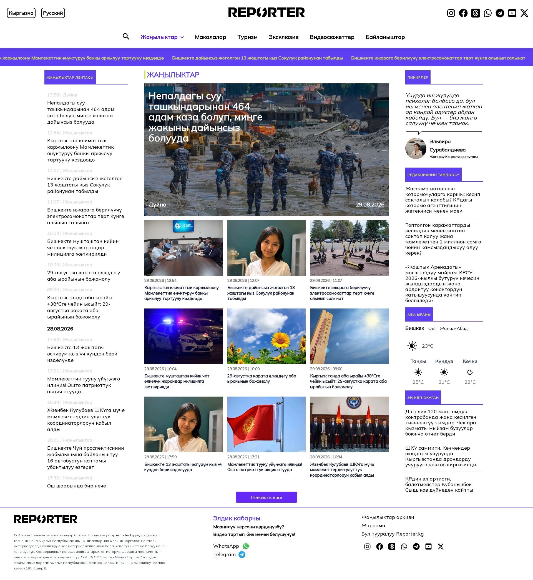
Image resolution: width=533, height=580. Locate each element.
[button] (126, 37)
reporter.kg (125, 562)
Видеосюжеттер (332, 36)
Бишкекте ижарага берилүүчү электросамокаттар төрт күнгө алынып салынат (384, 58)
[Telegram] (500, 13)
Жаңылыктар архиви (387, 544)
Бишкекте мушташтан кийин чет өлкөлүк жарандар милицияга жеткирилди (83, 247)
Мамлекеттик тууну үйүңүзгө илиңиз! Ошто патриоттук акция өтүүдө (83, 385)
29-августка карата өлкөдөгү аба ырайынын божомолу (83, 275)
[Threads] (475, 13)
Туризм (247, 36)
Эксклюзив (284, 36)
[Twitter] (524, 13)
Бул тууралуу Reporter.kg (392, 561)
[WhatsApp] (487, 13)
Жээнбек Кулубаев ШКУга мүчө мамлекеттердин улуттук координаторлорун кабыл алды (86, 419)
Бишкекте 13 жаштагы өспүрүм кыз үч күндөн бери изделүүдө (82, 353)
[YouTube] (512, 13)
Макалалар (210, 36)
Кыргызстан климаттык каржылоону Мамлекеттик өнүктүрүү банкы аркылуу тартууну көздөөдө (80, 150)
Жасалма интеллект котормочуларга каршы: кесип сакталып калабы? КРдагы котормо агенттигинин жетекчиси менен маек (442, 233)
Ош (432, 361)
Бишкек (414, 361)
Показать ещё (266, 497)
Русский (53, 13)
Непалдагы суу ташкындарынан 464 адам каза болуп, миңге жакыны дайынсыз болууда (80, 112)
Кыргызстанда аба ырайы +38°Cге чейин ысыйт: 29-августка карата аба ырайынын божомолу (79, 307)
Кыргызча (21, 13)
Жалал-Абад (454, 361)
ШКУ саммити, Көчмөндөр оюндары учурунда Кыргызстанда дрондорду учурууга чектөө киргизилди (440, 489)
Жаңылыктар (159, 36)
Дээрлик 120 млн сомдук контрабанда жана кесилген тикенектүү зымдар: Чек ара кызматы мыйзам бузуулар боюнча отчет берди (440, 456)
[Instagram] (451, 13)
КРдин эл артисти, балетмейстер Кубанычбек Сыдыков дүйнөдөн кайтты (439, 517)
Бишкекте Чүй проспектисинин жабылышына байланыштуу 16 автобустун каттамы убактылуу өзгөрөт (85, 457)
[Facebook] (463, 13)
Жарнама (373, 552)
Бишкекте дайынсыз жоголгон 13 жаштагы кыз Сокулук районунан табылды (203, 58)
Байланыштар (385, 36)
